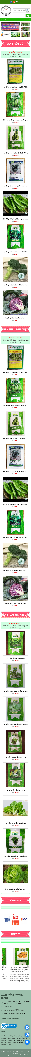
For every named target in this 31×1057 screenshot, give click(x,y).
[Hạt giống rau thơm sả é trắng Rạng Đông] (15, 664)
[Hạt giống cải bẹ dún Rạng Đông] (15, 796)
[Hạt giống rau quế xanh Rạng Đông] (15, 829)
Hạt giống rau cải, (6, 1036)
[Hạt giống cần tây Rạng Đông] (15, 631)
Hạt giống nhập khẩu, (7, 1040)
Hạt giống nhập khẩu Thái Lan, (9, 1042)
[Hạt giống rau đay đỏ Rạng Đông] (15, 730)
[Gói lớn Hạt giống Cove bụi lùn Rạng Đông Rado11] (15, 93)
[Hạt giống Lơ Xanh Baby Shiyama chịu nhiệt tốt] (15, 258)
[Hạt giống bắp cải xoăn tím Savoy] (15, 291)
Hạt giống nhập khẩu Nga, (21, 1040)
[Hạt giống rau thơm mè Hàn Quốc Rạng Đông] (15, 697)
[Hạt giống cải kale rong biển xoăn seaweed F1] (15, 159)
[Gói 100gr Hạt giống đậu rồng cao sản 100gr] (15, 192)
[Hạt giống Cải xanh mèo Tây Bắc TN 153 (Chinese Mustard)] (15, 60)
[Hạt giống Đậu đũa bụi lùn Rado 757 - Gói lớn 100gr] (15, 126)
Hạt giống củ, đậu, (16, 1036)
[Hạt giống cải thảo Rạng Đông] (15, 763)
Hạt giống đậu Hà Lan (7, 1044)
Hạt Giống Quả (23, 54)
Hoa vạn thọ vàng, (24, 1042)
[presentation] (3, 966)
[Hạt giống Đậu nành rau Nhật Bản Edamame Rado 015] (15, 225)
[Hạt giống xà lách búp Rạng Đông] (15, 862)
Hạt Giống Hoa (15, 56)
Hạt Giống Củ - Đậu (9, 54)
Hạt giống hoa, (14, 1038)
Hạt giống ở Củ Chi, (24, 1038)
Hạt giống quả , (5, 1038)
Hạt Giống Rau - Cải (15, 52)
